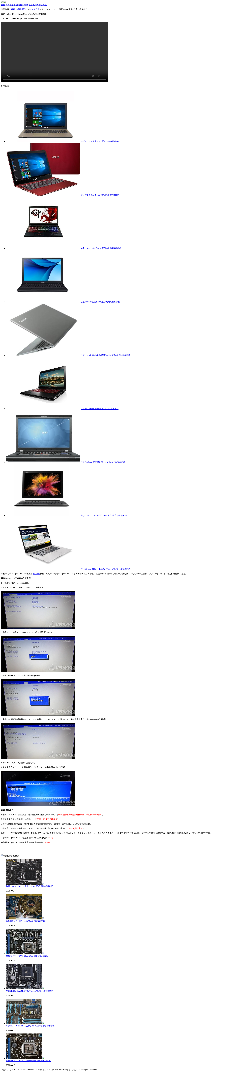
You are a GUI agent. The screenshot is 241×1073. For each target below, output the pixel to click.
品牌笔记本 (22, 9)
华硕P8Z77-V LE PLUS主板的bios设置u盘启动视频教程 (30, 1026)
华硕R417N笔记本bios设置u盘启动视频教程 (100, 195)
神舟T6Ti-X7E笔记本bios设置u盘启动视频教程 (101, 248)
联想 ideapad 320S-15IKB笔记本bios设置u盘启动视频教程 (105, 569)
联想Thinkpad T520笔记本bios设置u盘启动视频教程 (103, 462)
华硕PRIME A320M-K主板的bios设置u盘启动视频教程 (29, 991)
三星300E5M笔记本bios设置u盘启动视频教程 (100, 302)
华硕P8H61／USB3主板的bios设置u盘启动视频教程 (28, 1061)
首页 (13, 9)
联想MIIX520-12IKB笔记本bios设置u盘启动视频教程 (104, 515)
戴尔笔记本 (34, 9)
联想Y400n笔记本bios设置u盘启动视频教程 (99, 409)
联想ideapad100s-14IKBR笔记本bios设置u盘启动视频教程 (105, 355)
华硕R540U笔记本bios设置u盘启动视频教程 (100, 141)
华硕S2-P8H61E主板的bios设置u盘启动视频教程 (27, 956)
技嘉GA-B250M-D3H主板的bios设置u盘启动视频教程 (29, 886)
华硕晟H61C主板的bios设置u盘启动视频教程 (25, 921)
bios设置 (36, 574)
